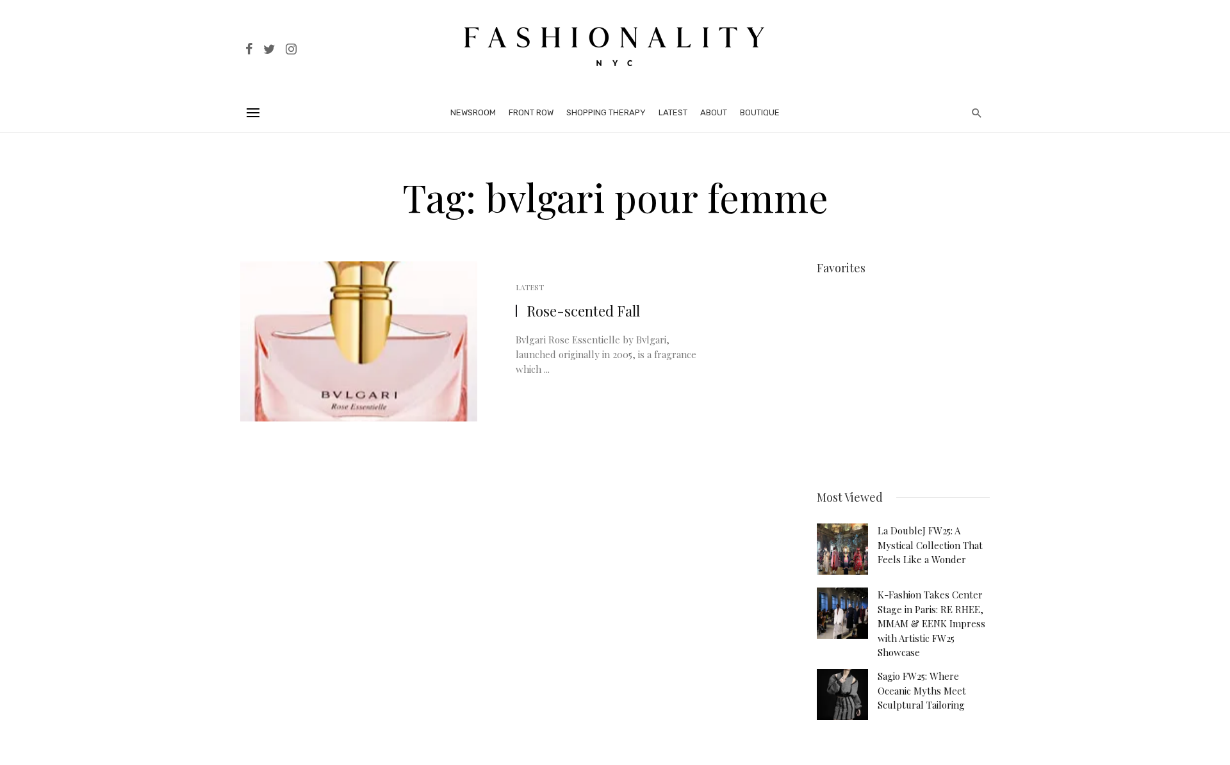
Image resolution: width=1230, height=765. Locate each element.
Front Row (531, 112)
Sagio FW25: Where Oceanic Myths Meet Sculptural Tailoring (922, 690)
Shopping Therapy (606, 112)
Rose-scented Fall (583, 310)
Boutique (760, 112)
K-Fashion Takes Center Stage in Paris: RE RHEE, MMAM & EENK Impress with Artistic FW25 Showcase (931, 623)
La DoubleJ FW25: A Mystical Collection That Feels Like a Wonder (930, 545)
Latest (673, 112)
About (713, 112)
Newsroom (473, 112)
